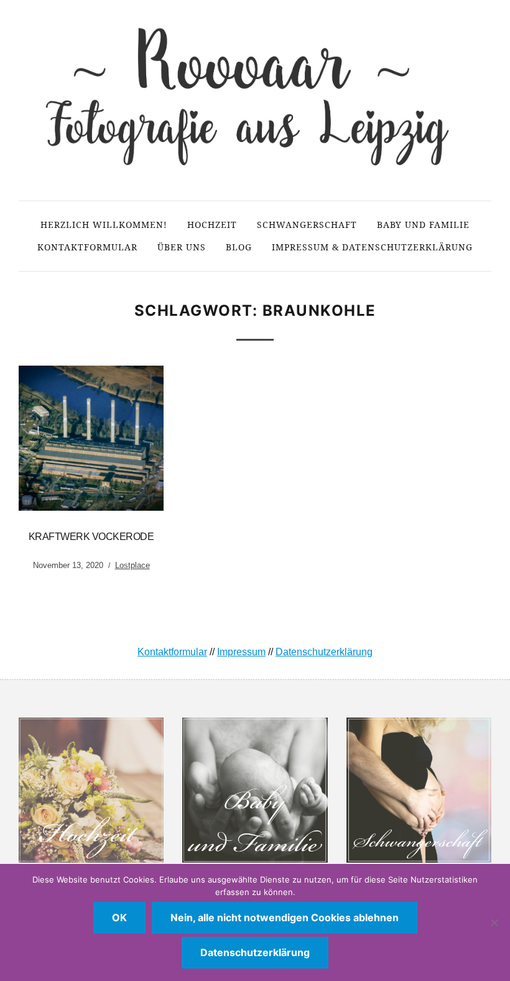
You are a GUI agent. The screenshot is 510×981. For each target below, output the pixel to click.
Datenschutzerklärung (324, 652)
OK (119, 917)
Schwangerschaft (307, 224)
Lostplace (132, 565)
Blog (239, 247)
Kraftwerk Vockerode (91, 536)
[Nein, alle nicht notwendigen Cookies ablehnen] (494, 922)
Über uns (181, 247)
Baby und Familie (423, 224)
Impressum (241, 652)
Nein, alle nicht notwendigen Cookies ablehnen (284, 917)
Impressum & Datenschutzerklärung (372, 247)
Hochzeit (212, 224)
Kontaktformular (87, 247)
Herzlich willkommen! (103, 224)
